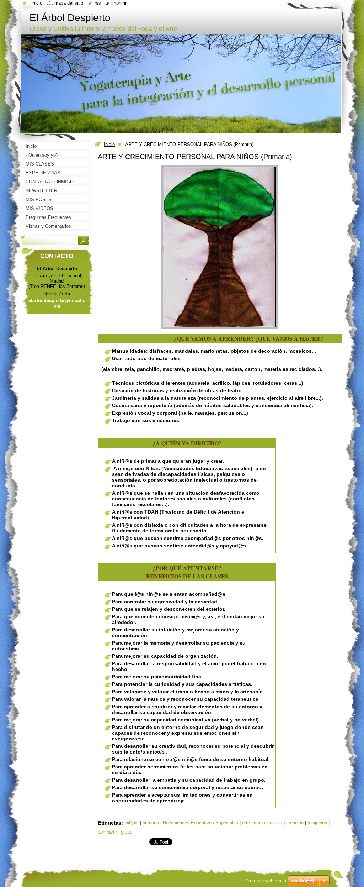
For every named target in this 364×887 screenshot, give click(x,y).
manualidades (268, 822)
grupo (126, 832)
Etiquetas (109, 823)
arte (246, 822)
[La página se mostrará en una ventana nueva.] (219, 329)
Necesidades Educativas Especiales (200, 822)
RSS (98, 3)
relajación (317, 822)
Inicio (109, 144)
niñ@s (132, 822)
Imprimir (119, 3)
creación (295, 822)
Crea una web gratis (265, 880)
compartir (107, 832)
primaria (151, 822)
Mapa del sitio (68, 3)
